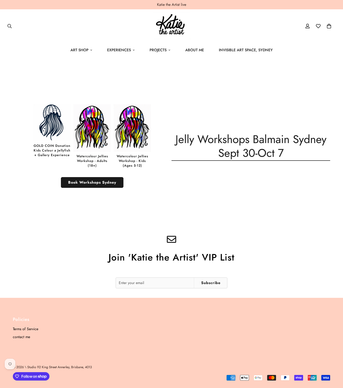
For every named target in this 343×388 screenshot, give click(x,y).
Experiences (119, 50)
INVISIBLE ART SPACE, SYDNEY (246, 50)
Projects (158, 50)
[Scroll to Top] (334, 362)
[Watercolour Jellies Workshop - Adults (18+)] (92, 136)
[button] (329, 26)
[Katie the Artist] (171, 26)
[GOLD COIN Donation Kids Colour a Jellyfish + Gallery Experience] (52, 130)
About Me (194, 50)
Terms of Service (25, 329)
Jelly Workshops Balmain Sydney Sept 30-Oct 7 (250, 146)
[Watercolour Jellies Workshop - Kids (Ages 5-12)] (132, 136)
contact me (21, 337)
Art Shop (79, 50)
